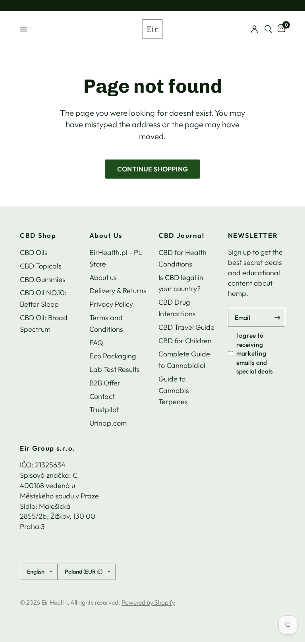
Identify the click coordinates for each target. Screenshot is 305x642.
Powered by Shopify (148, 602)
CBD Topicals (41, 265)
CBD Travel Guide (186, 327)
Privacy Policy (111, 304)
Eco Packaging (112, 355)
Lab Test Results (114, 369)
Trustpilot (104, 409)
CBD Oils (34, 252)
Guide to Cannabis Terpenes (173, 390)
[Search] (268, 29)
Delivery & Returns (118, 290)
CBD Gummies (43, 279)
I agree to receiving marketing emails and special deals (254, 353)
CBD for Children (185, 340)
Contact (102, 396)
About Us (105, 235)
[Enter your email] (277, 317)
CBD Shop (38, 235)
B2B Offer (104, 382)
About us (103, 277)
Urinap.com (108, 423)
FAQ (96, 342)
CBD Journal (181, 235)
